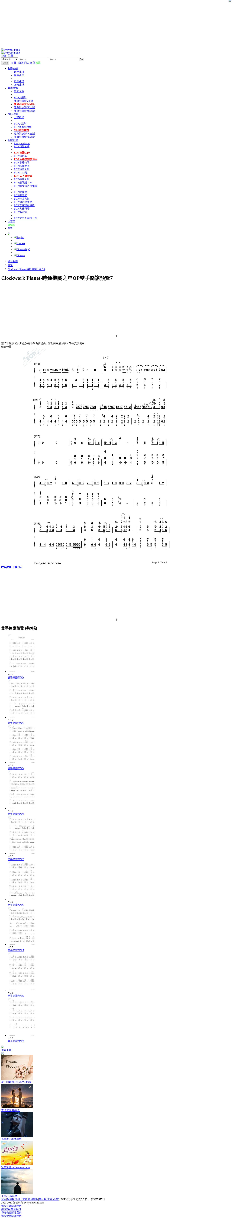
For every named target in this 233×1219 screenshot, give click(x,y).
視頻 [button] (10, 114)
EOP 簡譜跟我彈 (23, 202)
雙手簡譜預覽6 (16, 904)
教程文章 (19, 91)
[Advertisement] (116, 24)
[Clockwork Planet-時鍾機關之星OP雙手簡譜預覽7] (22, 944)
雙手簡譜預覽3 (16, 768)
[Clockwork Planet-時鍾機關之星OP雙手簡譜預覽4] (22, 808)
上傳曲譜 (19, 84)
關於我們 (44, 1199)
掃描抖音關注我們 (11, 1206)
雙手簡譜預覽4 (16, 814)
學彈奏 (11, 224)
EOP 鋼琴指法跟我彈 (25, 186)
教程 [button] (10, 88)
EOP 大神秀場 (21, 208)
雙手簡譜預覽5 (16, 859)
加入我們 (54, 1199)
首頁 (13, 62)
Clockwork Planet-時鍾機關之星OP (26, 269)
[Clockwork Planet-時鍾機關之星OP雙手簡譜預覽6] (22, 899)
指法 (38, 62)
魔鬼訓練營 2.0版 (23, 100)
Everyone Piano (22, 143)
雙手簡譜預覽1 (16, 677)
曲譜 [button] (10, 68)
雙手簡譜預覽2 (16, 723)
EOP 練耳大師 (21, 179)
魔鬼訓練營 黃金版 (24, 107)
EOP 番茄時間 (21, 162)
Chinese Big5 (23, 249)
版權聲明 (33, 1199)
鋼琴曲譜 (19, 71)
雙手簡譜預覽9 (16, 1041)
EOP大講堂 (20, 97)
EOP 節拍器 (20, 156)
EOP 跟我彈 (20, 192)
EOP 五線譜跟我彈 (24, 205)
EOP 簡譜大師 (21, 169)
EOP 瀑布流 (20, 212)
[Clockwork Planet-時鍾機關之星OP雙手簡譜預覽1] (22, 671)
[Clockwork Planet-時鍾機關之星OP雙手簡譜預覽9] (22, 1035)
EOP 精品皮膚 (21, 146)
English (20, 237)
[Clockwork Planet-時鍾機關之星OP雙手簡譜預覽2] (22, 717)
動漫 (10, 265)
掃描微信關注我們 (11, 1212)
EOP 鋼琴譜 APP (23, 182)
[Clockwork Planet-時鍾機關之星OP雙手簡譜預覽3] (22, 762)
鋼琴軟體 (12, 1199)
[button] (9, 234)
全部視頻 (19, 117)
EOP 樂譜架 (20, 195)
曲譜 (20, 62)
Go (81, 59)
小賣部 (11, 221)
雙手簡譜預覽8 (16, 995)
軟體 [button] (10, 140)
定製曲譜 (19, 81)
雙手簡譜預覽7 (16, 950)
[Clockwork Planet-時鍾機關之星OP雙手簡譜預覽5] (22, 853)
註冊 (10, 55)
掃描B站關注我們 (11, 1209)
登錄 (3, 55)
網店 (26, 62)
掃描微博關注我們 (11, 1216)
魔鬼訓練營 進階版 (24, 110)
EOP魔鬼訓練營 (23, 127)
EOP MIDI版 (21, 172)
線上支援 (22, 1199)
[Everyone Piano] (10, 49)
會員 (32, 62)
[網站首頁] (17, 62)
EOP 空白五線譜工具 (25, 218)
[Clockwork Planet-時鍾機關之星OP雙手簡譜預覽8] (22, 990)
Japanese (20, 243)
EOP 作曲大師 (21, 198)
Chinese (20, 255)
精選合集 (19, 75)
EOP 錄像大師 (21, 166)
